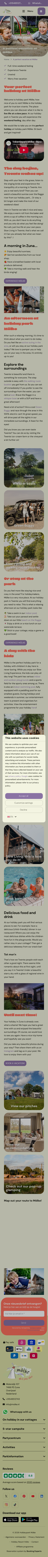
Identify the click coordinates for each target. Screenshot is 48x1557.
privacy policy (15, 776)
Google (24, 776)
